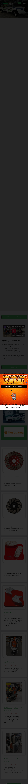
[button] (26, 376)
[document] (14, 392)
